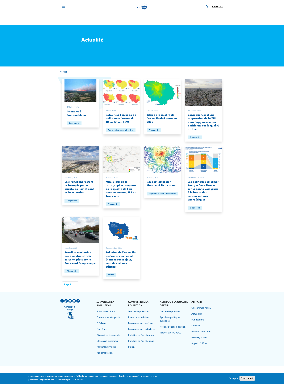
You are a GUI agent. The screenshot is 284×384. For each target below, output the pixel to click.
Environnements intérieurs (141, 323)
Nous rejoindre (198, 337)
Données (195, 325)
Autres (111, 274)
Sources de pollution (138, 311)
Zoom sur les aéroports (108, 317)
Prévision (101, 323)
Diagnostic (74, 123)
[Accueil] (142, 6)
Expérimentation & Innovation (162, 193)
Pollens (131, 346)
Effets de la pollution (138, 317)
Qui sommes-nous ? (201, 307)
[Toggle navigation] (63, 6)
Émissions (101, 329)
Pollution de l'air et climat (141, 340)
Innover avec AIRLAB (170, 332)
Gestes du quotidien (170, 311)
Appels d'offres (199, 343)
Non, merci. (247, 378)
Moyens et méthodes (107, 340)
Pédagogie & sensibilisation (120, 130)
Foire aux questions (201, 331)
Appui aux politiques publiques (170, 319)
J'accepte (233, 378)
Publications (197, 319)
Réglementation (104, 352)
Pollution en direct (105, 311)
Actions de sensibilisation (172, 326)
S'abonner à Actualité (63, 290)
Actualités (196, 313)
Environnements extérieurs (141, 329)
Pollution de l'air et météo (141, 334)
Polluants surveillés (106, 346)
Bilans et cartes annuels (108, 334)
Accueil (63, 71)
